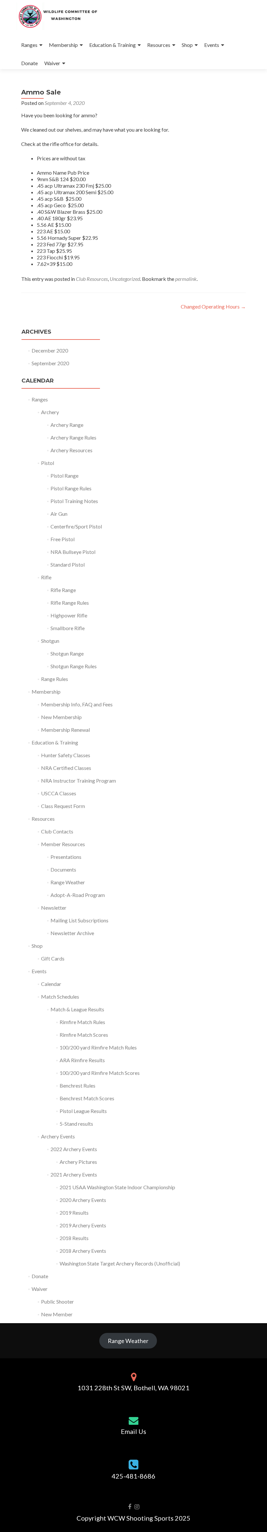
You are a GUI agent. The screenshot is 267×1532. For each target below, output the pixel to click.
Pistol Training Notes (74, 501)
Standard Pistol (67, 564)
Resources (158, 45)
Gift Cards (52, 958)
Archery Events (58, 1136)
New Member (57, 1314)
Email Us (133, 1431)
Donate (29, 63)
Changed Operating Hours (213, 306)
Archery (50, 412)
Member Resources (63, 844)
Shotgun (50, 641)
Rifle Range (63, 590)
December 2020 (50, 350)
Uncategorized (125, 279)
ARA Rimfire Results (82, 1060)
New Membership (61, 717)
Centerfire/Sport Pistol (76, 526)
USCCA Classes (58, 793)
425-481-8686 (133, 1476)
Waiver (52, 63)
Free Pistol (62, 539)
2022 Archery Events (73, 1149)
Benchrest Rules (77, 1085)
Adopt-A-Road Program (77, 895)
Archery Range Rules (73, 437)
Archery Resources (71, 450)
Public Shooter (57, 1301)
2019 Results (74, 1212)
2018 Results (74, 1238)
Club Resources (92, 279)
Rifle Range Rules (69, 603)
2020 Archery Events (83, 1200)
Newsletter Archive (72, 933)
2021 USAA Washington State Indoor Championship (117, 1187)
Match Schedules (60, 996)
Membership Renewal (65, 730)
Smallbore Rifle (67, 628)
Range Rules (54, 679)
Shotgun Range (67, 653)
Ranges (29, 45)
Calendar (51, 984)
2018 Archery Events (83, 1251)
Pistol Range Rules (70, 488)
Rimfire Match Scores (84, 1035)
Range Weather (67, 882)
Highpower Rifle (68, 615)
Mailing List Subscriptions (79, 920)
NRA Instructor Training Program (78, 780)
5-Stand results (76, 1123)
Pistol (47, 463)
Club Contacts (57, 831)
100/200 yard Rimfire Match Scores (100, 1073)
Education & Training (112, 45)
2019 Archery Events (83, 1225)
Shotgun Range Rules (73, 666)
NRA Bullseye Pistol (72, 552)
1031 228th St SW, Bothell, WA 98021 (133, 1388)
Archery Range (66, 425)
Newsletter (53, 907)
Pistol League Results (83, 1111)
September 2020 (50, 363)
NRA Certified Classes (66, 768)
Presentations (65, 857)
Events (211, 45)
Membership (63, 45)
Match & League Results (77, 1009)
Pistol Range (64, 475)
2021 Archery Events (73, 1174)
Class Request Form (63, 806)
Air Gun (58, 514)
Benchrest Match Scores (87, 1098)
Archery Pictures (78, 1162)
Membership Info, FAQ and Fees (77, 704)
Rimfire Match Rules (82, 1022)
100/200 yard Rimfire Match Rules (98, 1047)
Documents (63, 869)
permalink (186, 279)
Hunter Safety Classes (65, 755)
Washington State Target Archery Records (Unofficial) (120, 1263)
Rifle (46, 577)
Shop (187, 45)
